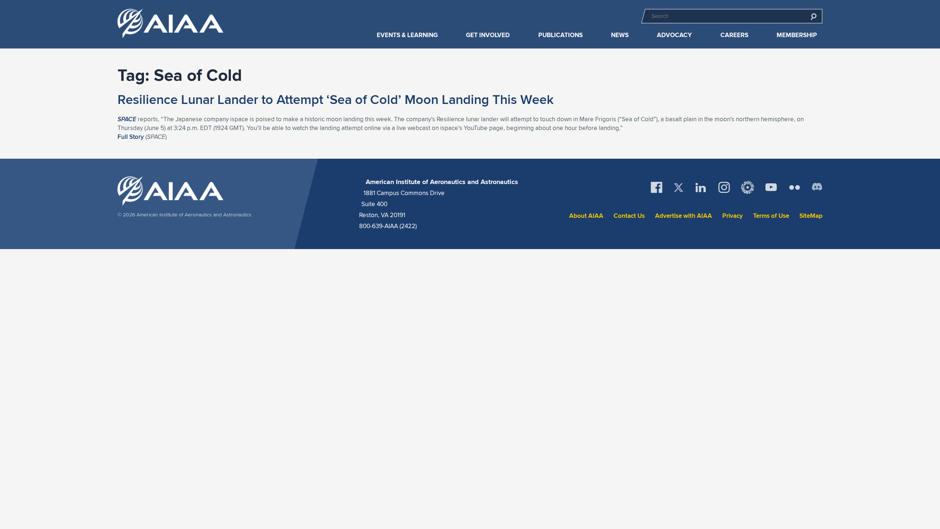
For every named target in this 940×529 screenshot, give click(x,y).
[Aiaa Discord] (817, 187)
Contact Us (629, 215)
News (620, 35)
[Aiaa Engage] (748, 187)
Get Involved (488, 35)
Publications (560, 35)
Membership (797, 35)
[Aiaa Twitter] (678, 187)
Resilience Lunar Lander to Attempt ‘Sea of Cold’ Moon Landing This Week (336, 99)
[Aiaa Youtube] (771, 187)
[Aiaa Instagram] (724, 187)
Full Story (131, 136)
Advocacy (674, 35)
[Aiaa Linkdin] (701, 187)
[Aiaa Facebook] (657, 187)
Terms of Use (771, 215)
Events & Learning (407, 35)
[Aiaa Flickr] (795, 187)
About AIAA (586, 215)
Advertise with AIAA (683, 215)
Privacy (732, 215)
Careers (734, 35)
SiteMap (810, 215)
